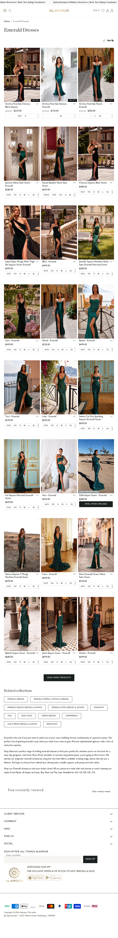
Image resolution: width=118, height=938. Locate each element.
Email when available (96, 504)
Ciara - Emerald (49, 574)
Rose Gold (27, 716)
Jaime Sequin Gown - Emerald (56, 653)
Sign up (90, 859)
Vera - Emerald (49, 495)
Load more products (59, 678)
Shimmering (72, 716)
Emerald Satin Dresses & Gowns (68, 708)
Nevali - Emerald (50, 341)
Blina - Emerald (49, 262)
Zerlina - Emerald (87, 653)
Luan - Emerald (49, 417)
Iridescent (52, 724)
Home (7, 21)
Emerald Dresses (16, 699)
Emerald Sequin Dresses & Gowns (25, 708)
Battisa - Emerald (87, 341)
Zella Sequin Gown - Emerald (93, 495)
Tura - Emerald (12, 417)
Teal (10, 716)
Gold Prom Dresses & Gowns (22, 724)
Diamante (99, 708)
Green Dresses (49, 716)
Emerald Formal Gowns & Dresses (51, 699)
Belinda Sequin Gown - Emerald (20, 653)
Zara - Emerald (12, 341)
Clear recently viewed (101, 792)
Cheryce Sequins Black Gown (93, 183)
